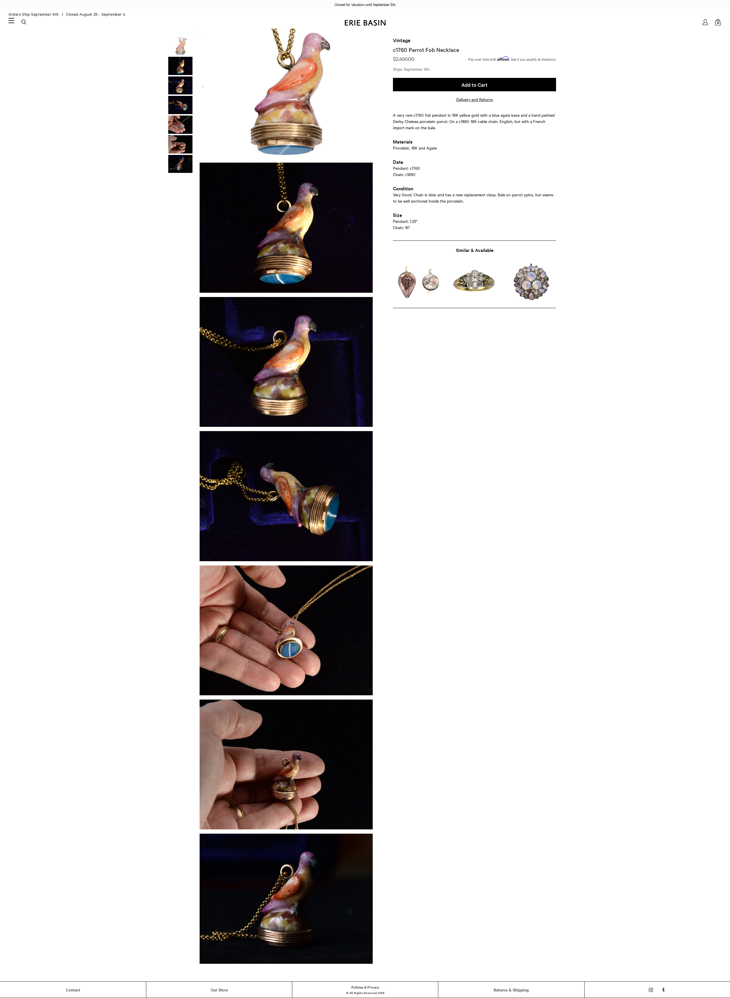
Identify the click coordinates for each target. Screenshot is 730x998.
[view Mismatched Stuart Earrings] (418, 282)
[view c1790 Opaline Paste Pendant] (531, 282)
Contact (73, 990)
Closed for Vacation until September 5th (365, 4)
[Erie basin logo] (365, 22)
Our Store (219, 990)
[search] (24, 22)
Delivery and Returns (474, 99)
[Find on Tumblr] (664, 990)
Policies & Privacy (365, 987)
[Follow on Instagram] (651, 990)
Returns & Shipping (511, 990)
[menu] (11, 20)
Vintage (401, 40)
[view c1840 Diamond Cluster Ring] (474, 282)
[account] (706, 22)
